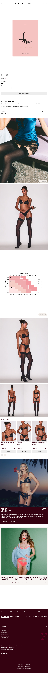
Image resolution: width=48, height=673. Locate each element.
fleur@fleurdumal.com (4, 634)
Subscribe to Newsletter (7, 649)
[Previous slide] (2, 455)
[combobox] (8, 448)
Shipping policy (27, 666)
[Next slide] (5, 455)
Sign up (5, 521)
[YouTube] (10, 640)
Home (2, 72)
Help (2, 622)
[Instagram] (2, 640)
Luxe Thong (19, 442)
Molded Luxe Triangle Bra (7, 442)
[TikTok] (4, 640)
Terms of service (20, 666)
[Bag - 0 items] (46, 3)
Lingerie (6, 72)
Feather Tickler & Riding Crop (39, 442)
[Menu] (2, 3)
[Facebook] (8, 640)
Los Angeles (4, 658)
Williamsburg (17, 658)
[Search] (44, 3)
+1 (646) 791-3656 (4, 632)
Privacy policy (28, 664)
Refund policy (20, 664)
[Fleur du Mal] (24, 4)
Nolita (10, 658)
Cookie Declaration (28, 668)
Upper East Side (26, 658)
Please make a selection (24, 93)
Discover (3, 626)
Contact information (20, 668)
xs (3, 88)
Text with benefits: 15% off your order (24, 1)
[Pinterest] (6, 640)
